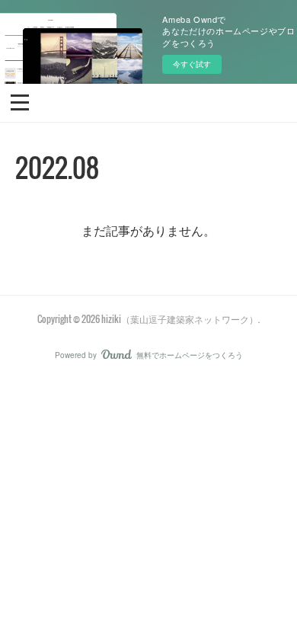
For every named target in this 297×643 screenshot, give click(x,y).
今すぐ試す (192, 64)
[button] (20, 101)
